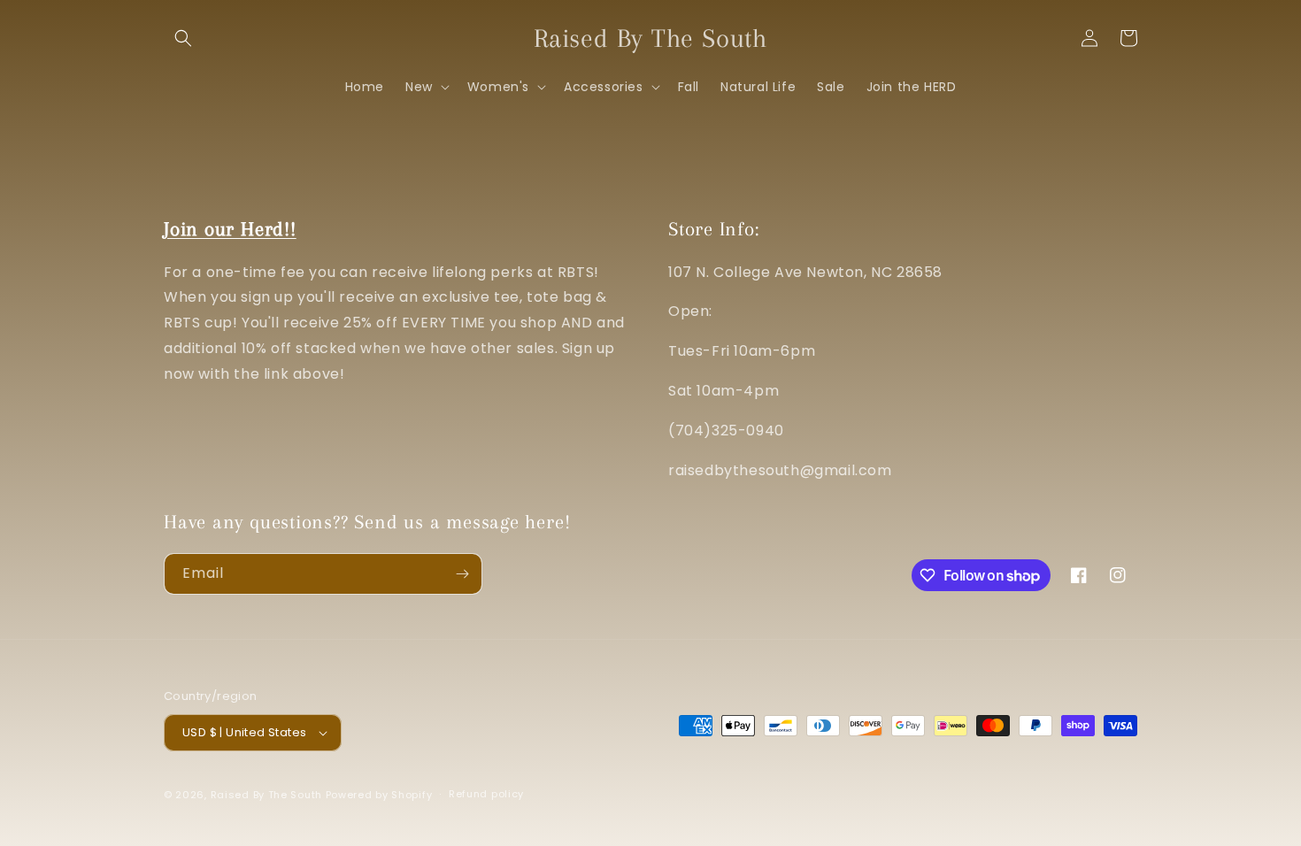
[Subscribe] (462, 574)
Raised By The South (268, 795)
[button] (183, 38)
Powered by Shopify (379, 795)
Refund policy (486, 794)
